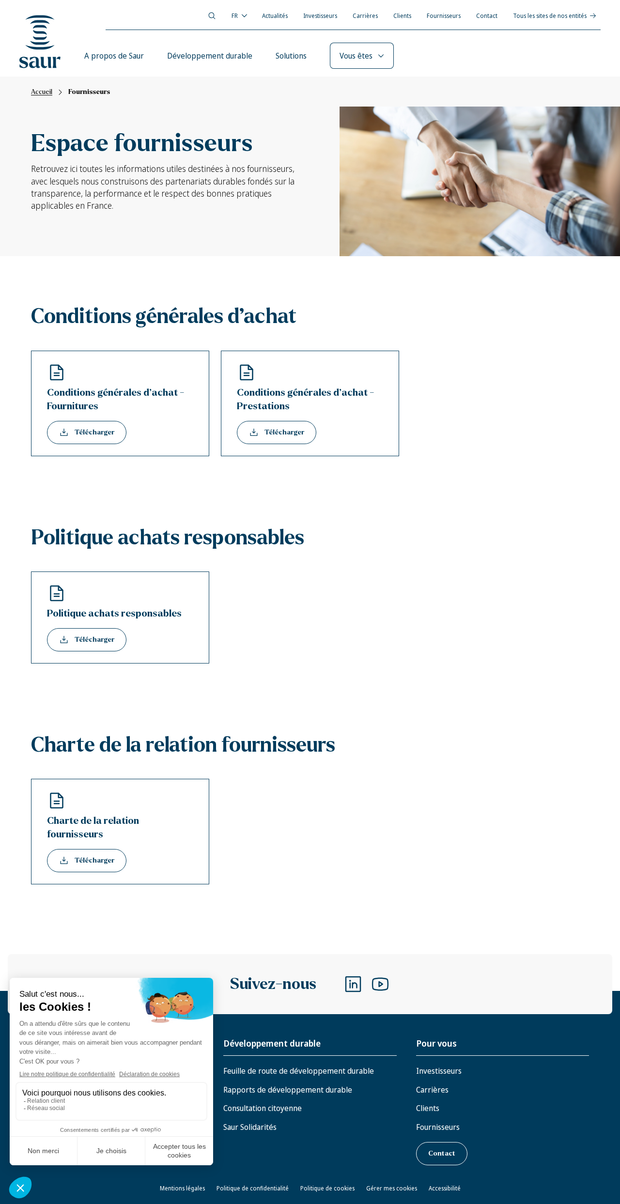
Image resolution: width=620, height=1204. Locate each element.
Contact (486, 16)
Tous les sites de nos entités (550, 16)
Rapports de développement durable (287, 1089)
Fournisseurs (444, 16)
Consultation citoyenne (262, 1108)
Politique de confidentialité (253, 1188)
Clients (402, 16)
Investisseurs (320, 16)
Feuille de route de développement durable (298, 1070)
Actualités (275, 16)
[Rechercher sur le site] (212, 16)
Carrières (365, 16)
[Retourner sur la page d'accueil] (40, 41)
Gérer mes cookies (391, 1188)
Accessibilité (445, 1188)
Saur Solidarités (250, 1127)
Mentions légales (182, 1188)
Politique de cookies (327, 1188)
